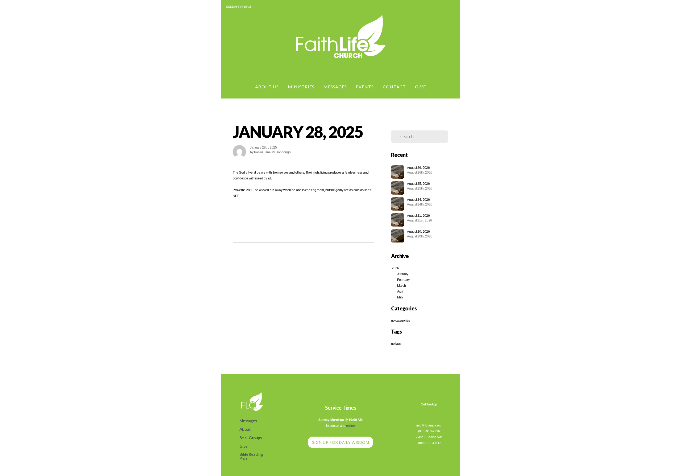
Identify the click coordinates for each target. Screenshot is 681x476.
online (350, 426)
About (245, 429)
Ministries (301, 86)
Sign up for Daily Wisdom (340, 442)
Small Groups (250, 437)
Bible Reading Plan (251, 456)
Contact (394, 86)
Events (365, 86)
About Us (267, 86)
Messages (335, 86)
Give (420, 86)
